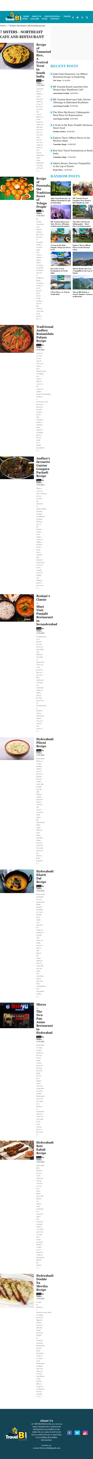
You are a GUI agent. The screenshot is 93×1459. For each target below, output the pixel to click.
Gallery (35, 19)
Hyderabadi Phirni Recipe (45, 742)
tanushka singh (59, 144)
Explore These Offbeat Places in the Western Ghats (82, 247)
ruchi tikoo (58, 170)
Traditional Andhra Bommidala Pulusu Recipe (45, 334)
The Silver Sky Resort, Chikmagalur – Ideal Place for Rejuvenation (72, 114)
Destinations (52, 16)
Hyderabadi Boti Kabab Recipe (45, 1147)
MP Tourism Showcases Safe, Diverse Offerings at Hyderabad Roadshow (72, 101)
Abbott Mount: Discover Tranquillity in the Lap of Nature (71, 165)
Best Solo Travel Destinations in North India (59, 271)
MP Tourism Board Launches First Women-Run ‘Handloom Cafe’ (70, 88)
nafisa (39, 83)
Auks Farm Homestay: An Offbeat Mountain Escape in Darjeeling (70, 75)
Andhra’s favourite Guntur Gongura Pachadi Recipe (43, 467)
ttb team (57, 80)
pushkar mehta (59, 131)
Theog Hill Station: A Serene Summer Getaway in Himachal (83, 294)
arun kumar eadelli (61, 93)
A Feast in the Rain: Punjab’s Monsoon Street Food (61, 247)
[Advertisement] (46, 5)
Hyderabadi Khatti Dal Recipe (45, 876)
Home (3, 25)
